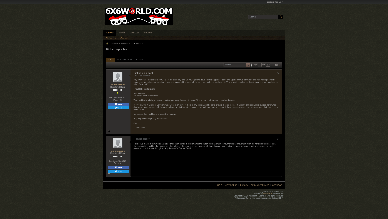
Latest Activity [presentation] (124, 60)
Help (219, 185)
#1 (278, 73)
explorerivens (118, 151)
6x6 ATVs (124, 43)
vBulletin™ (267, 194)
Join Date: (113, 98)
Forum (115, 43)
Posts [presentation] (111, 60)
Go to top (277, 185)
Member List (111, 38)
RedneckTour (118, 84)
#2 (278, 139)
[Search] (280, 17)
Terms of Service (260, 185)
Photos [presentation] (139, 60)
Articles (134, 33)
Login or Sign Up (274, 2)
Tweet (119, 108)
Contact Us (231, 185)
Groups (148, 33)
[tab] (110, 59)
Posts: (116, 100)
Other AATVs (136, 43)
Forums (110, 33)
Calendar (124, 38)
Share (119, 104)
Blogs (122, 33)
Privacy (244, 185)
